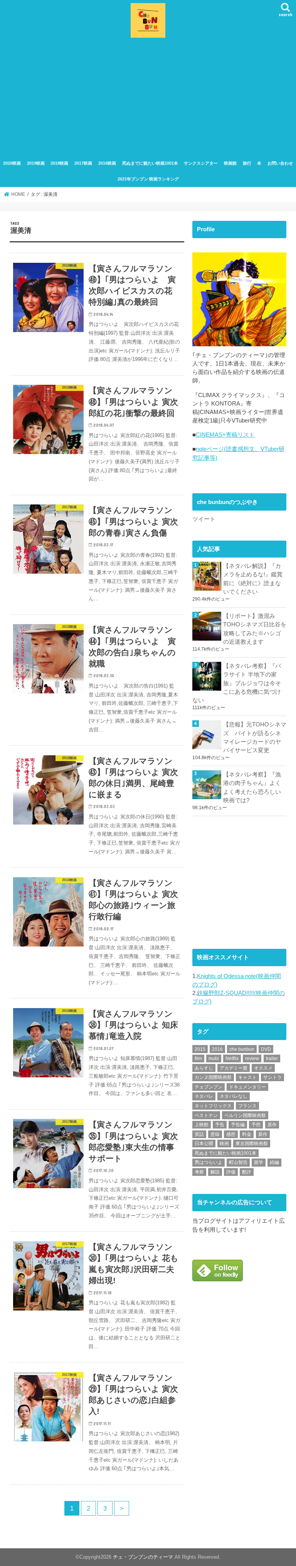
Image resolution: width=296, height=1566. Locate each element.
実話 (199, 1134)
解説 (215, 1172)
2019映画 (36, 163)
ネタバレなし (233, 1096)
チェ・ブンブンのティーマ (143, 1557)
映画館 (230, 163)
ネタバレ (204, 1096)
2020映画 (12, 163)
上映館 (202, 1124)
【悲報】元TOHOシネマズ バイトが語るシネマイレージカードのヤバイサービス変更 (254, 737)
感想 (230, 1134)
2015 (200, 1049)
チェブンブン (208, 1087)
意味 (215, 1134)
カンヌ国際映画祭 (213, 1077)
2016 (217, 1049)
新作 (262, 1134)
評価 (230, 1172)
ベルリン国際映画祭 (245, 1115)
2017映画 (83, 163)
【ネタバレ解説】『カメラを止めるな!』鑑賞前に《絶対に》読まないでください (253, 579)
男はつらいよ (208, 1162)
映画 (224, 1143)
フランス (247, 1106)
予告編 (238, 1124)
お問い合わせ (280, 163)
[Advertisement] (148, 98)
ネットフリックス (213, 1106)
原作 (272, 1124)
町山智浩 (238, 1162)
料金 (246, 1134)
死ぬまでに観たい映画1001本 (150, 163)
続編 (274, 1162)
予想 (256, 1124)
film (198, 1058)
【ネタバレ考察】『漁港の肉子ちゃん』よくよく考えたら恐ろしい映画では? (252, 787)
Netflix (232, 1058)
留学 (258, 1162)
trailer (272, 1058)
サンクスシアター (201, 163)
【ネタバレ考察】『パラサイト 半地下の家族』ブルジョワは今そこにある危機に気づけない (236, 683)
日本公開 (204, 1143)
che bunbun (241, 1049)
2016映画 (107, 163)
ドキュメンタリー (247, 1087)
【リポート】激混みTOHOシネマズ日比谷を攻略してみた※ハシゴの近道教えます (254, 629)
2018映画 (59, 163)
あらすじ (204, 1068)
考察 (199, 1172)
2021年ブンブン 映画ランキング (148, 179)
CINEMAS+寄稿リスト (225, 435)
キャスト (247, 1077)
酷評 (246, 1172)
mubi (214, 1058)
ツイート (203, 519)
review (252, 1058)
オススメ (263, 1068)
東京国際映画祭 (251, 1143)
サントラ (272, 1077)
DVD (266, 1049)
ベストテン (206, 1115)
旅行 (247, 163)
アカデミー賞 (233, 1068)
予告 (219, 1124)
